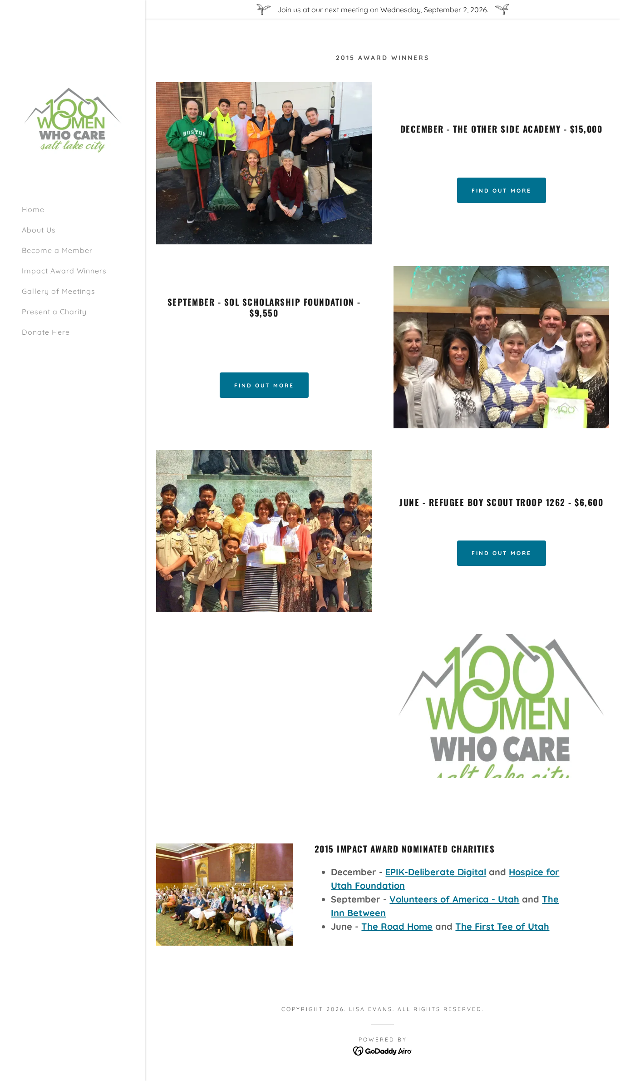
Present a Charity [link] (54, 311)
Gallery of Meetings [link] (58, 291)
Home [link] (33, 209)
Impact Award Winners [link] (64, 270)
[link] (72, 119)
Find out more (501, 190)
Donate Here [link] (46, 332)
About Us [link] (39, 229)
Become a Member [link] (57, 250)
